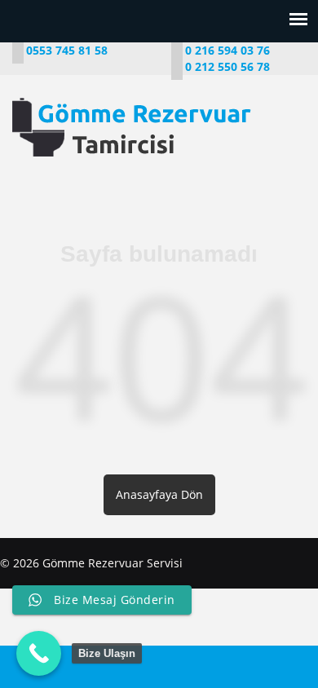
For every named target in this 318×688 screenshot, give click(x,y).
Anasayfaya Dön (159, 494)
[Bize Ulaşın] (38, 653)
